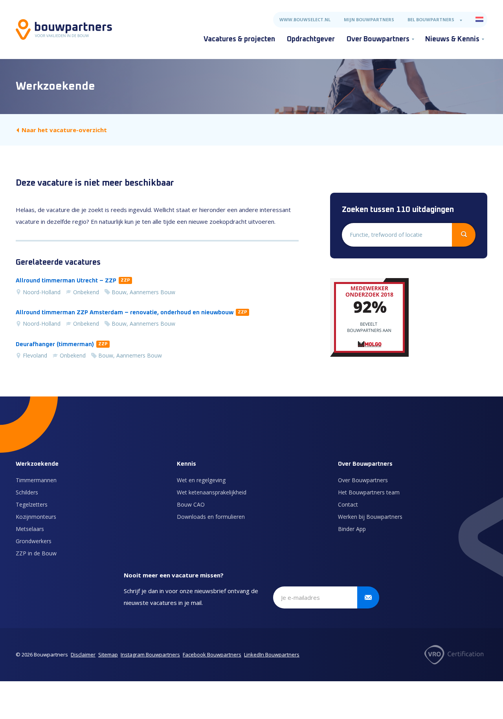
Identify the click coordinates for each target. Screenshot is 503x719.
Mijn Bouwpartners (369, 19)
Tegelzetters (32, 504)
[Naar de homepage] (64, 29)
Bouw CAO (191, 504)
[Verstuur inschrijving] (368, 597)
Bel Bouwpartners (431, 19)
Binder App (352, 529)
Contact (348, 504)
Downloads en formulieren (211, 516)
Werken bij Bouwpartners (370, 516)
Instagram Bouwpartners (150, 654)
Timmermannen (36, 480)
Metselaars (30, 529)
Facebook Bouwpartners (212, 654)
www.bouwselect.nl (304, 19)
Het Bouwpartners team (369, 492)
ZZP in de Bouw (36, 553)
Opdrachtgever (311, 39)
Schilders (27, 492)
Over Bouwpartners (378, 39)
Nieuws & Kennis (452, 39)
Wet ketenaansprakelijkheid (211, 492)
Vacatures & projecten (239, 39)
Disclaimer (83, 654)
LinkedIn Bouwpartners (271, 654)
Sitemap (108, 654)
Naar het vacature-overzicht (64, 130)
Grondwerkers (33, 541)
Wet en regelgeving (201, 480)
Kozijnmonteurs (36, 516)
